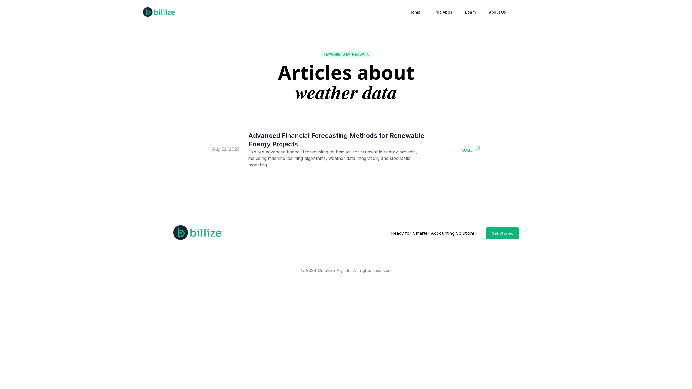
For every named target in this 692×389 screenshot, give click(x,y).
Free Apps (442, 12)
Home (415, 12)
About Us (497, 12)
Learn (470, 12)
